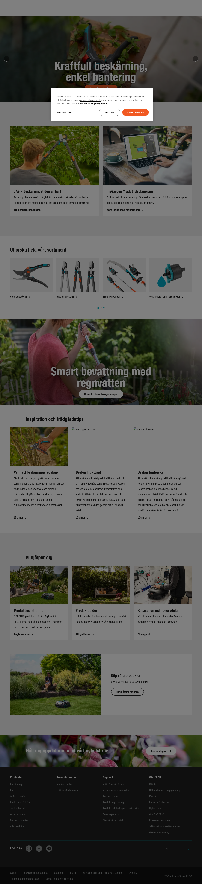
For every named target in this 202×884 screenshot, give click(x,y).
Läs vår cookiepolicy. (90, 103)
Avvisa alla (109, 112)
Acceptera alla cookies (135, 112)
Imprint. (105, 103)
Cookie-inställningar (64, 112)
